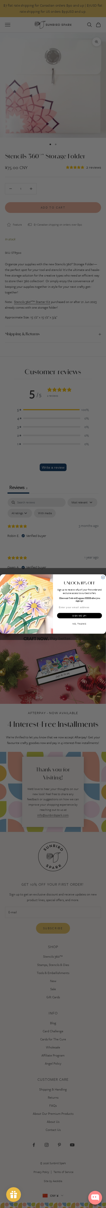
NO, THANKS (79, 623)
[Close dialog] (103, 577)
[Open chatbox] (95, 1198)
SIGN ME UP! (79, 615)
